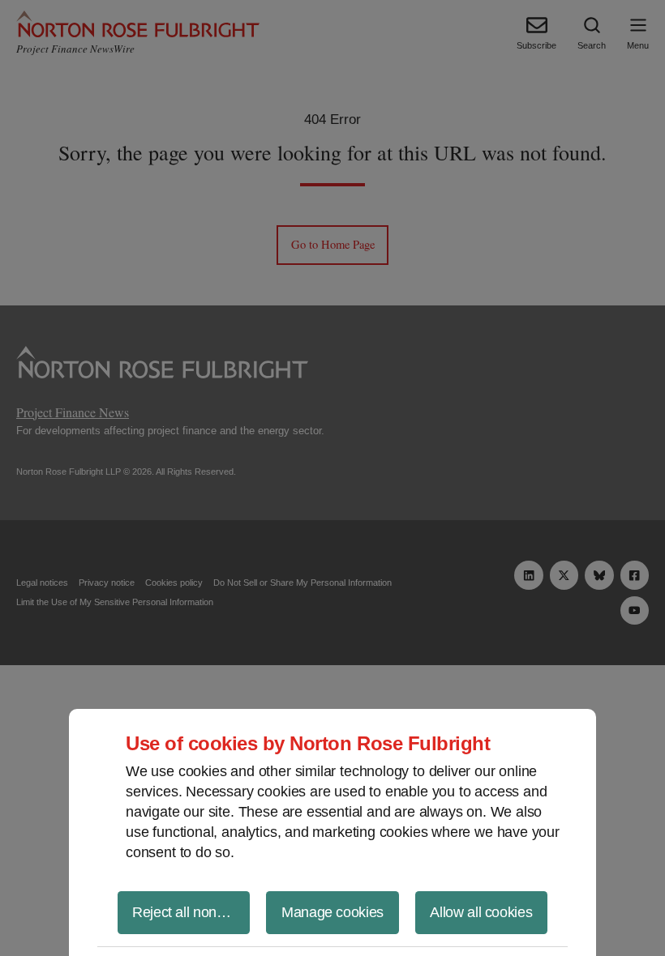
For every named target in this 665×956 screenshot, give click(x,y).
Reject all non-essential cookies (191, 912)
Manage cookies (332, 912)
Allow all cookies (481, 912)
